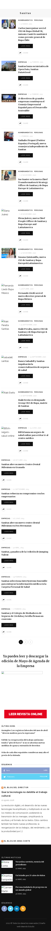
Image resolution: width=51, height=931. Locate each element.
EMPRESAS (22, 62)
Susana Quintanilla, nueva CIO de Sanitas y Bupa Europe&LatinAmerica (32, 260)
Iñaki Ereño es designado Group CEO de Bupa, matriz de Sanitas (32, 403)
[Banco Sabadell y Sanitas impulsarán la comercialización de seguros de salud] (8, 359)
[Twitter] (10, 908)
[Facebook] (4, 908)
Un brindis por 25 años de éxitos (30, 875)
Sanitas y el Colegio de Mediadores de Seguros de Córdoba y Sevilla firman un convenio (22, 616)
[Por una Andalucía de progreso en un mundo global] (7, 889)
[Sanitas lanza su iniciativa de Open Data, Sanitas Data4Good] (8, 65)
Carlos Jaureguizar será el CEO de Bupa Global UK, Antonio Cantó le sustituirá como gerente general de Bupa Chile (32, 34)
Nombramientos (25, 20)
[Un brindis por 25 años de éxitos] (7, 877)
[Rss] (23, 908)
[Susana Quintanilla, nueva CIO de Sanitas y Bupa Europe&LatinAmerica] (8, 253)
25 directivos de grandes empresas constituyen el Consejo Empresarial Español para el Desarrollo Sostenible (32, 104)
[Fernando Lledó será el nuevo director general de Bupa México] (8, 289)
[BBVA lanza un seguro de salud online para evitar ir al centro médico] (8, 432)
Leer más (25, 46)
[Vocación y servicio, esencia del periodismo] (7, 864)
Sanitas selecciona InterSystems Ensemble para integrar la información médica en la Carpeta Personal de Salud (24, 584)
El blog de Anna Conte (17, 841)
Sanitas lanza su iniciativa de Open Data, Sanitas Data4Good (33, 69)
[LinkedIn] (17, 908)
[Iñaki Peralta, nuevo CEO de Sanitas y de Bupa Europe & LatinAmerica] (8, 325)
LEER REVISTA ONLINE (25, 714)
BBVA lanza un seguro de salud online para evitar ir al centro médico (33, 435)
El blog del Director (16, 788)
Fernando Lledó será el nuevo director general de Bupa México (32, 296)
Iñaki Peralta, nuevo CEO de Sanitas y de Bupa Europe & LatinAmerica (33, 332)
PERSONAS (38, 20)
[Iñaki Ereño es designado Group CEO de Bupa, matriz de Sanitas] (8, 392)
